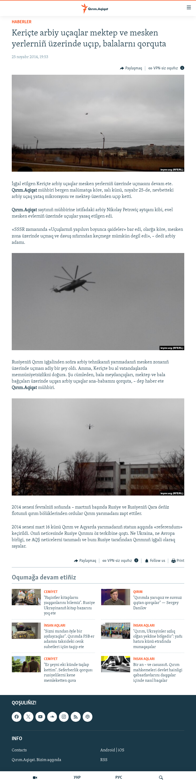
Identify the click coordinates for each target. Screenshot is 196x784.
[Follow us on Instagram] (64, 717)
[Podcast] (87, 717)
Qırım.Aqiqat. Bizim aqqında (36, 760)
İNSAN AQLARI (54, 626)
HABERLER (21, 22)
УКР (77, 778)
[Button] (131, 68)
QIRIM (138, 592)
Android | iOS (112, 750)
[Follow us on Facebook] (16, 717)
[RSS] (75, 717)
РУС (118, 778)
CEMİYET (51, 592)
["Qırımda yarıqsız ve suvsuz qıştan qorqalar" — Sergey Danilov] (115, 597)
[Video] (35, 777)
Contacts (19, 750)
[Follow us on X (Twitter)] (28, 717)
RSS (103, 760)
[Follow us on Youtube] (40, 717)
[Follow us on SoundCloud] (52, 717)
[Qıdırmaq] (161, 777)
